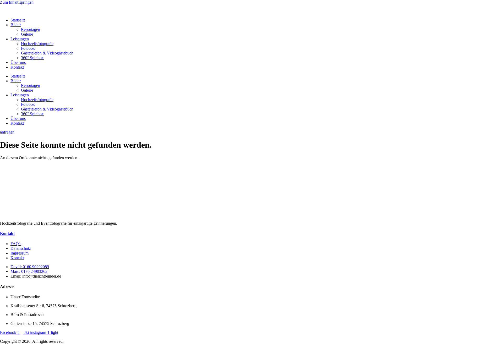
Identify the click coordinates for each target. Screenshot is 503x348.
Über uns (18, 62)
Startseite (17, 20)
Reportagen (30, 29)
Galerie (27, 34)
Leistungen (19, 39)
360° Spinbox (32, 58)
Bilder (15, 25)
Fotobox (28, 48)
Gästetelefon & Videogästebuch (47, 53)
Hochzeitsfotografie (37, 43)
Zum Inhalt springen (17, 2)
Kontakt (17, 67)
